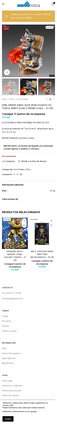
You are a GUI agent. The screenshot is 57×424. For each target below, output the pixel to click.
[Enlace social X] (17, 175)
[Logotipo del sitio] (28, 4)
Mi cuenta (6, 321)
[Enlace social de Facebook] (14, 175)
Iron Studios (23, 99)
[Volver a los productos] (50, 99)
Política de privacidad (11, 390)
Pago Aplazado (9, 358)
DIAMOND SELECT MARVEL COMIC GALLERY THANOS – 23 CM (15, 256)
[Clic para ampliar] (7, 72)
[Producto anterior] (47, 99)
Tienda (5, 316)
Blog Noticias (8, 363)
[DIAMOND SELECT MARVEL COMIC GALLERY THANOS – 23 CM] (15, 233)
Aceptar (8, 419)
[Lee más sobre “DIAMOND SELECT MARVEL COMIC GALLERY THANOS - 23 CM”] (24, 225)
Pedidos (5, 326)
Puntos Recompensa (11, 353)
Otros (12, 99)
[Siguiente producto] (53, 99)
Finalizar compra (9, 331)
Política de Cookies (10, 395)
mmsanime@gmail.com (12, 298)
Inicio (4, 99)
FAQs (4, 348)
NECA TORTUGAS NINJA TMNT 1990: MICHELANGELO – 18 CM (42, 254)
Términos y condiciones (12, 385)
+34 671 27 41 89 (13, 293)
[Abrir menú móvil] (3, 4)
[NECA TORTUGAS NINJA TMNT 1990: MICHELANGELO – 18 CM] (42, 233)
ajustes (33, 411)
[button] (4, 50)
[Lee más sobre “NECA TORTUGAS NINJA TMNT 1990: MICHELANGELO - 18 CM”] (51, 225)
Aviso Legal (7, 381)
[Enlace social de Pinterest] (21, 175)
